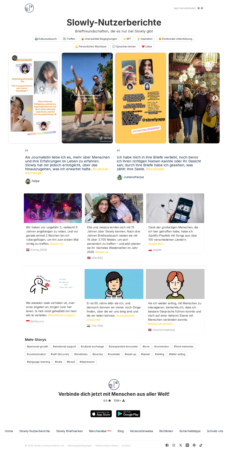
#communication (36, 354)
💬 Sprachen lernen (124, 46)
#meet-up (56, 243)
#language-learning (38, 361)
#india (58, 361)
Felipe (36, 181)
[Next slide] (215, 98)
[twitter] (180, 445)
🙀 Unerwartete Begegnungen (99, 38)
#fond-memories (183, 346)
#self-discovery (60, 354)
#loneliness (81, 354)
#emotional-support (61, 315)
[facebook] (167, 445)
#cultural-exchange (92, 346)
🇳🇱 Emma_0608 (36, 250)
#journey (97, 354)
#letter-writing (177, 354)
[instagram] (174, 445)
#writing (159, 354)
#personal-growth (160, 324)
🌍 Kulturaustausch (46, 38)
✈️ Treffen (69, 38)
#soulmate (155, 169)
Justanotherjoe (133, 177)
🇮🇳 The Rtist (95, 325)
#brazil (71, 361)
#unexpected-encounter (123, 346)
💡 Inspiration (145, 38)
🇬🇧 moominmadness (161, 330)
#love (146, 346)
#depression (87, 361)
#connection (161, 346)
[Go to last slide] (13, 98)
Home (9, 431)
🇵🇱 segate (155, 250)
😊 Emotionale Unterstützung (175, 38)
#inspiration (156, 243)
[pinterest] (187, 445)
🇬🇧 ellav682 (95, 258)
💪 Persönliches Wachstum (91, 46)
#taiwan (145, 354)
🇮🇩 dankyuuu (35, 321)
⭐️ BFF (127, 38)
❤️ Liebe (147, 46)
